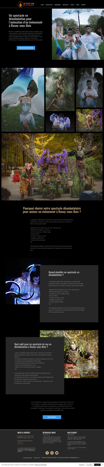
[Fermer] (102, 465)
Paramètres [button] (81, 464)
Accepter (97, 464)
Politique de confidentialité (40, 464)
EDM (78, 457)
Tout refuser (89, 464)
